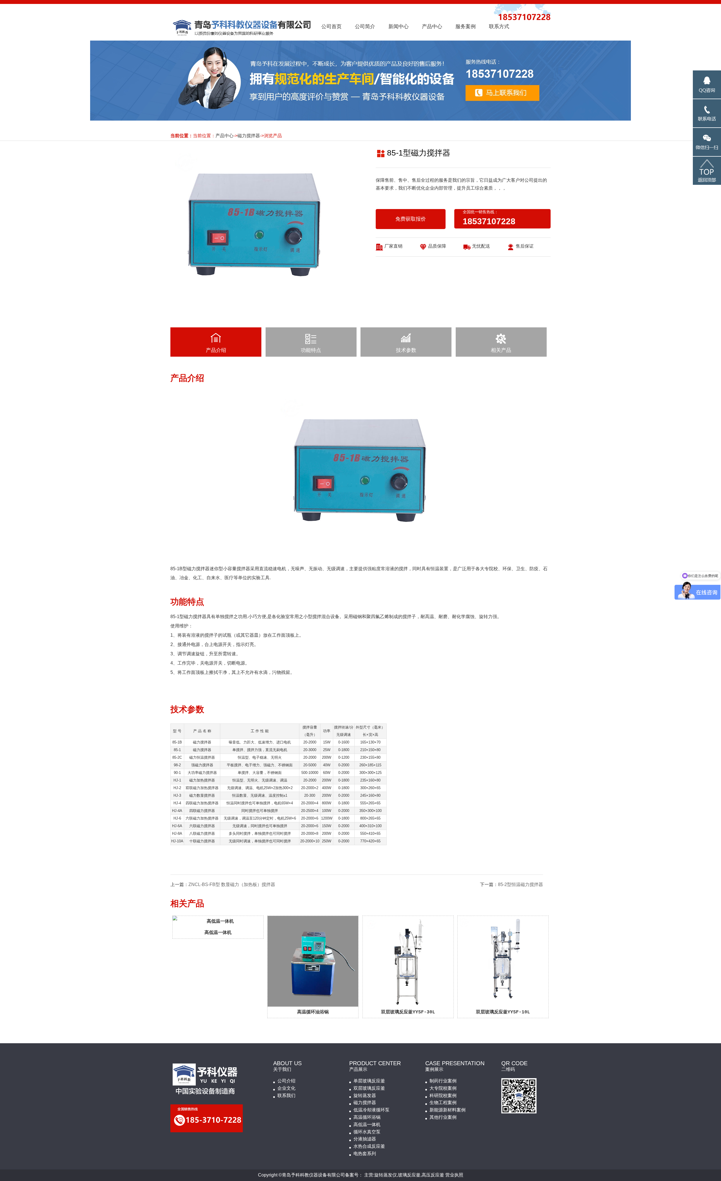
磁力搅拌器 (248, 135)
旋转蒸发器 (364, 1095)
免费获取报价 (410, 219)
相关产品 (501, 350)
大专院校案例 (443, 1088)
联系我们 (286, 1095)
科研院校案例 (443, 1095)
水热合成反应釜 (369, 1146)
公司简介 (365, 26)
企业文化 (286, 1088)
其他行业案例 (443, 1117)
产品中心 (432, 26)
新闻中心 (398, 26)
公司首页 (331, 26)
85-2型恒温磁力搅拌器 (520, 884)
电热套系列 (364, 1153)
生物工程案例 (443, 1102)
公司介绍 (286, 1080)
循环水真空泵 (366, 1131)
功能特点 (311, 350)
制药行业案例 (443, 1080)
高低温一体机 (366, 1124)
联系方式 (499, 26)
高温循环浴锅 (366, 1117)
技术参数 (406, 350)
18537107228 (489, 221)
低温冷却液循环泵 (371, 1109)
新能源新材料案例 (448, 1109)
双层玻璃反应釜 (369, 1088)
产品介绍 (216, 350)
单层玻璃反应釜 (369, 1080)
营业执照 (454, 1175)
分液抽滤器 (364, 1138)
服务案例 (465, 26)
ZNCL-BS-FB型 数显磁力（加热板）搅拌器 (231, 884)
